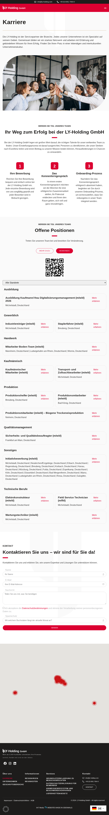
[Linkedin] (14, 763)
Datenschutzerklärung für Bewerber (61, 784)
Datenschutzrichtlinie (21, 800)
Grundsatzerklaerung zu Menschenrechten (60, 779)
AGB (32, 800)
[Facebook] (5, 763)
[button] (6, 809)
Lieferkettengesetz (57, 793)
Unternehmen (10, 781)
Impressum (8, 800)
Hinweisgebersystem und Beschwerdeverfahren (59, 789)
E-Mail (8, 580)
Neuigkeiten (31, 781)
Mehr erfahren (96, 299)
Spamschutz (11, 616)
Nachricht (9, 590)
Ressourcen (31, 778)
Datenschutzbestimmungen (35, 608)
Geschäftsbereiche (12, 784)
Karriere (7, 778)
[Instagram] (10, 763)
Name (8, 570)
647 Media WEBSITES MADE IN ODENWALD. (54, 808)
